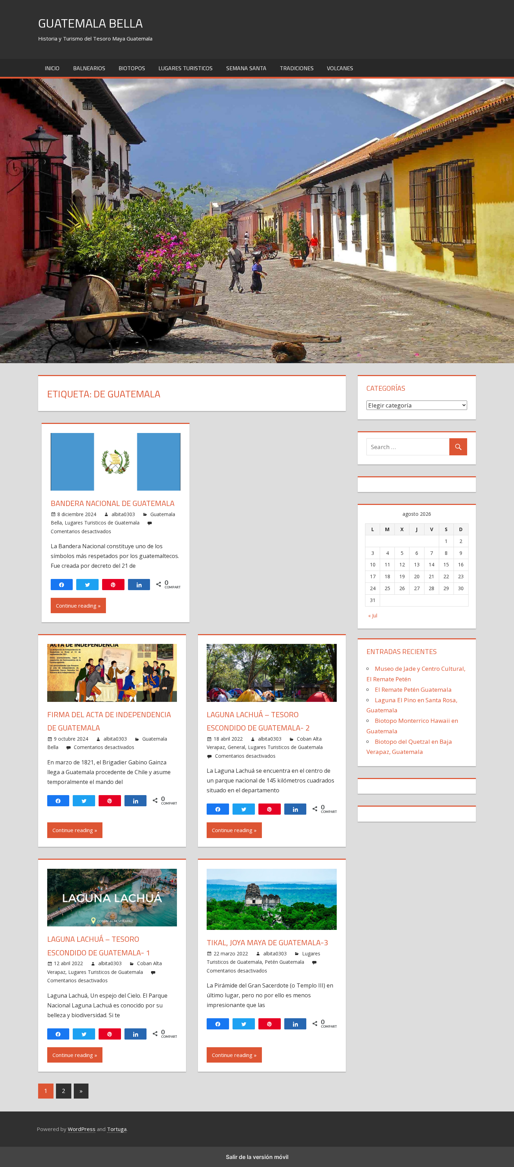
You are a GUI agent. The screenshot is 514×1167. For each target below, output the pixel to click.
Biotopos (132, 68)
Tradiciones (297, 68)
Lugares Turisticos (185, 68)
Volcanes (340, 68)
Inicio (52, 68)
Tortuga (117, 1128)
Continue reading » (78, 605)
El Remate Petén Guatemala (413, 689)
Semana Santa (246, 68)
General (236, 747)
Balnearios (89, 68)
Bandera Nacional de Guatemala (112, 503)
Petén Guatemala (284, 962)
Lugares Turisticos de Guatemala (102, 522)
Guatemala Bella (90, 22)
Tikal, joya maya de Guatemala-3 (267, 942)
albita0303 (123, 514)
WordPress (81, 1128)
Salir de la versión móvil (257, 1156)
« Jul (372, 615)
